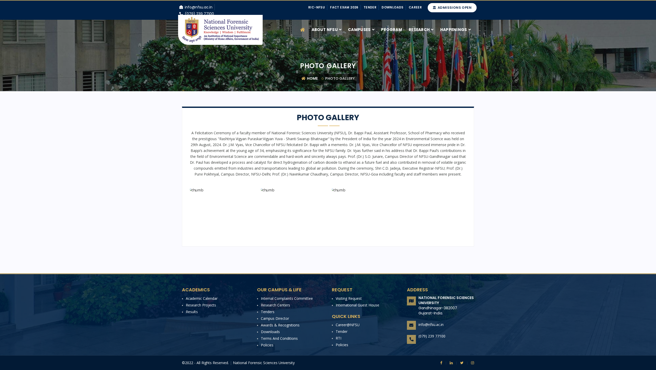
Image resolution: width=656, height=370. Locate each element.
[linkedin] (449, 363)
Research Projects (201, 305)
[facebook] (441, 363)
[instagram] (470, 363)
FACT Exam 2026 (344, 7)
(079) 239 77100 (431, 336)
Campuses (359, 29)
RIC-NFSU (316, 7)
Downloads (393, 7)
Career (415, 7)
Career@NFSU (348, 324)
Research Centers (275, 305)
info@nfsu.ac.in (431, 324)
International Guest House (357, 305)
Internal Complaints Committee (287, 298)
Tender (370, 7)
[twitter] (460, 363)
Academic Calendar (202, 298)
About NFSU (325, 29)
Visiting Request (349, 298)
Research (419, 29)
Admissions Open (454, 7)
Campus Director (275, 318)
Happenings (453, 29)
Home (312, 78)
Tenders (267, 311)
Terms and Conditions (279, 338)
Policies (267, 345)
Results (192, 311)
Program (391, 29)
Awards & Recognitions (280, 325)
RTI (338, 338)
